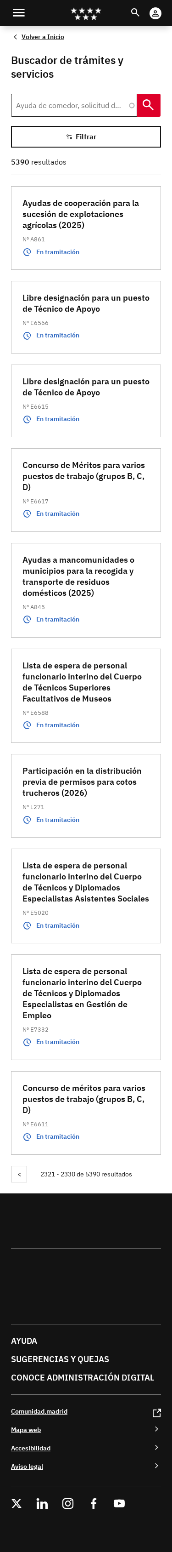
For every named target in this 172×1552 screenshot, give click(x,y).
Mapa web (26, 1429)
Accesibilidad (30, 1448)
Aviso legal (27, 1466)
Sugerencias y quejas (60, 1359)
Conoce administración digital (82, 1377)
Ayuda (24, 1340)
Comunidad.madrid (39, 1411)
